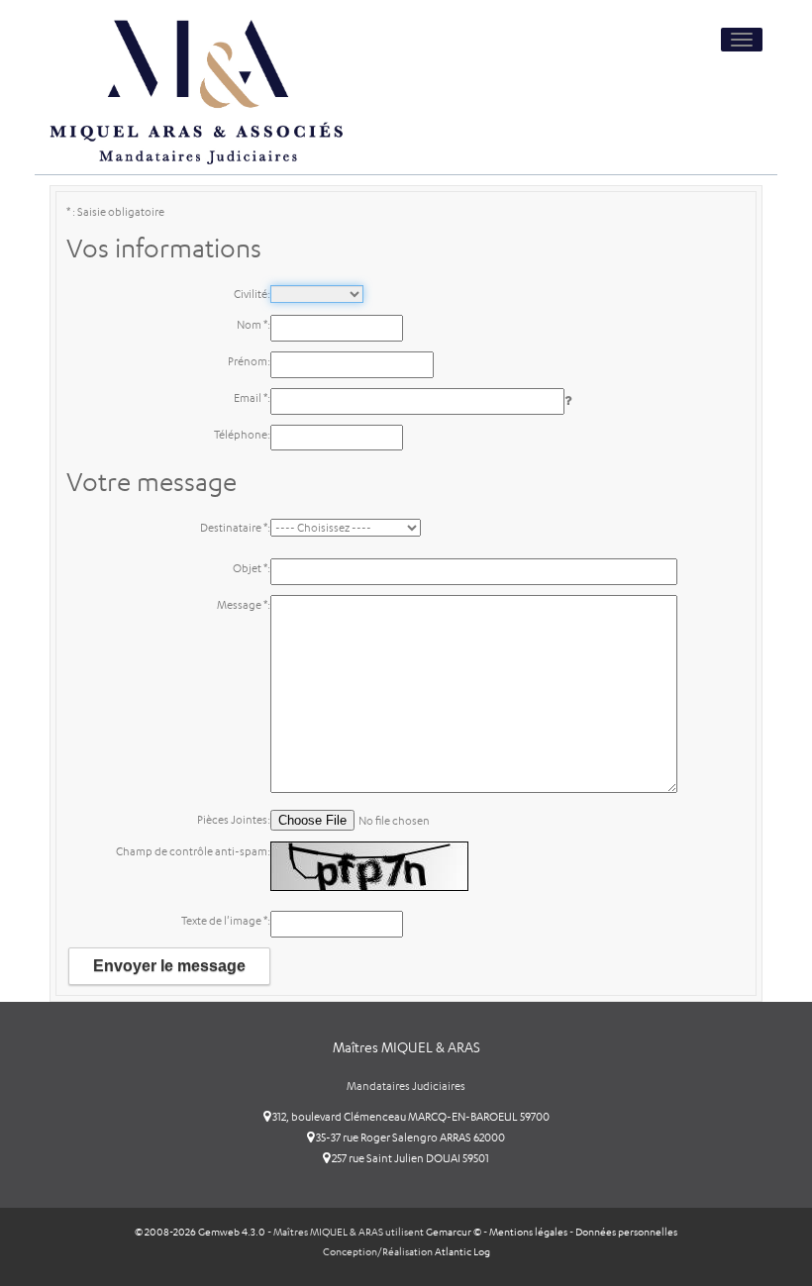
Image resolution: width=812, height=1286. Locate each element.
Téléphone (240, 435)
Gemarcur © (453, 1232)
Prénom (247, 361)
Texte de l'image (224, 921)
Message (242, 605)
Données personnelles (626, 1232)
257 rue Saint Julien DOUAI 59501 (409, 1158)
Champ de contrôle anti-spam (191, 851)
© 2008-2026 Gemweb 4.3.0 (200, 1232)
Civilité (250, 294)
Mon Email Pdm (215, 195)
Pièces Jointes (232, 820)
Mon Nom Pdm (216, 195)
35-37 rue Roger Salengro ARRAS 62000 (409, 1137)
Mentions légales (528, 1232)
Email (250, 398)
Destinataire (233, 528)
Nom (252, 325)
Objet (250, 568)
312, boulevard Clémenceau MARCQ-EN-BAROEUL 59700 (410, 1117)
